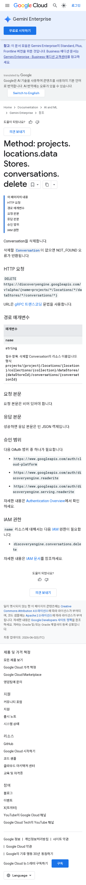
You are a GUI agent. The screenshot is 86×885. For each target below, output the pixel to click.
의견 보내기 (17, 132)
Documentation (28, 107)
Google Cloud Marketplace (23, 675)
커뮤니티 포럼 (13, 702)
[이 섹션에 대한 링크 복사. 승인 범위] (26, 440)
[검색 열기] (55, 5)
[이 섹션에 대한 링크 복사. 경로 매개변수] (34, 318)
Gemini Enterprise (32, 19)
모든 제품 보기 (13, 660)
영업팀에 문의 (13, 682)
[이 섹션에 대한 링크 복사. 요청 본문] (26, 394)
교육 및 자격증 (13, 773)
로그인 (76, 5)
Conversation (28, 250)
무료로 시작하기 (20, 31)
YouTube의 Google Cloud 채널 (25, 815)
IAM (55, 529)
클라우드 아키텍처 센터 (19, 766)
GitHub (8, 744)
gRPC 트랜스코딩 (28, 304)
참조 (41, 113)
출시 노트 (10, 716)
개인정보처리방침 (37, 839)
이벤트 (8, 800)
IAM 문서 (33, 558)
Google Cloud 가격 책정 (20, 667)
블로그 (8, 793)
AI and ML (50, 107)
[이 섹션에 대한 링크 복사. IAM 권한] (26, 520)
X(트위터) (10, 808)
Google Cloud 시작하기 (19, 751)
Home (8, 107)
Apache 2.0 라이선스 (39, 615)
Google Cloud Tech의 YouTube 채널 (29, 822)
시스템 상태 (11, 724)
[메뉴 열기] (7, 5)
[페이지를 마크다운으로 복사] (47, 185)
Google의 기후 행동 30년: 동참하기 (29, 854)
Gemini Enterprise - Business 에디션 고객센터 (35, 57)
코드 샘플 (10, 758)
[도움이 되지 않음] (37, 122)
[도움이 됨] (30, 122)
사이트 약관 (61, 839)
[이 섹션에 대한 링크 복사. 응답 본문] (26, 417)
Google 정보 (12, 839)
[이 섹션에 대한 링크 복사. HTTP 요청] (28, 269)
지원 (7, 709)
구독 (60, 863)
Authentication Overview (45, 501)
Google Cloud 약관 (19, 846)
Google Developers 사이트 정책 (51, 620)
